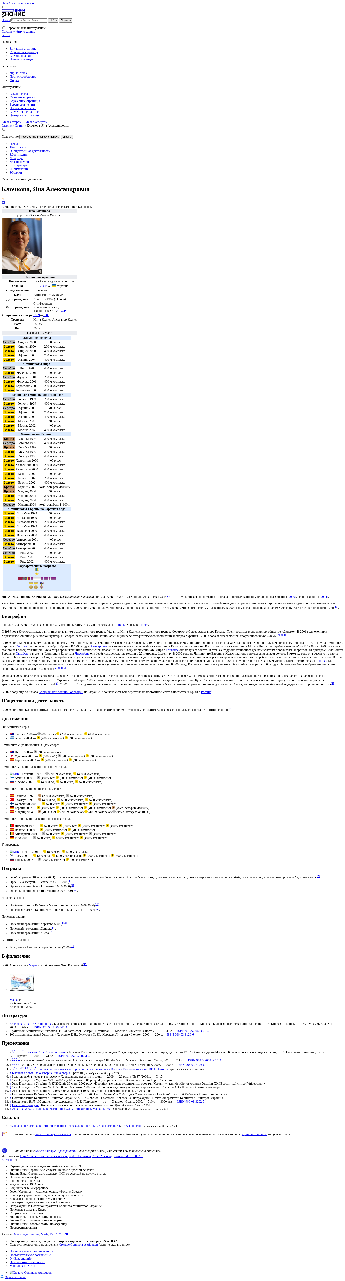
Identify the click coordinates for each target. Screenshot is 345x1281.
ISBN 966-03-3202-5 (190, 1101)
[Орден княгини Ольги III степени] (50, 579)
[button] (3, 27)
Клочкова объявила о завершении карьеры (41, 1073)
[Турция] (12, 800)
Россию (206, 692)
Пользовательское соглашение (30, 1255)
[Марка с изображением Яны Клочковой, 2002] (22, 989)
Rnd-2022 (56, 1234)
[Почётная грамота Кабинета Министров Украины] (31, 588)
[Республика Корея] (12, 855)
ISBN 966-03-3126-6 (180, 1034)
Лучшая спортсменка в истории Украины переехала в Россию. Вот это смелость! (92, 1069)
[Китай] (15, 774)
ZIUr (67, 1234)
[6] (56, 683)
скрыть (67, 136)
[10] (75, 889)
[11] (97, 904)
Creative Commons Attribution (78, 1244)
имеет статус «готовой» (53, 1134)
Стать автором (11, 122)
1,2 (22, 1051)
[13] (64, 922)
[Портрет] (22, 272)
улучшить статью (254, 1134)
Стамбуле (22, 653)
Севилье (21, 646)
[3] (281, 634)
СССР (62, 310)
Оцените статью (15, 1277)
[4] (284, 634)
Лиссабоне (82, 653)
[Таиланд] (12, 859)
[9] (72, 885)
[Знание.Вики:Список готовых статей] (4, 1135)
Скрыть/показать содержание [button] (22, 179)
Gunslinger (21, 1234)
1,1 (18, 1051)
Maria (44, 1234)
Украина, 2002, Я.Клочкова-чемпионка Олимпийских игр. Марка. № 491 (62, 1108)
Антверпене (99, 646)
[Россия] (12, 782)
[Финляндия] (12, 804)
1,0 (13, 1051)
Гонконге (172, 650)
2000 (292, 596)
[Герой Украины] (37, 574)
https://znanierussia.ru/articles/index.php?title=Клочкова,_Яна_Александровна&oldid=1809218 (81, 1156)
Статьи (19, 125)
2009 (46, 315)
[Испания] (12, 760)
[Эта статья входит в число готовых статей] (3, 198)
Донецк (119, 624)
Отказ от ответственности (27, 1262)
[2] (278, 634)
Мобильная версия (22, 1265)
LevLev (34, 1234)
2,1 (18, 1059)
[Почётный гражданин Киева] (42, 588)
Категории (9, 1159)
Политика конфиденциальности (31, 1251)
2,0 (13, 1059)
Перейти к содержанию (18, 3)
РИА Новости (158, 1069)
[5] (70, 679)
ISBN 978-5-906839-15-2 (193, 1031)
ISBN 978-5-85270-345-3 (50, 1027)
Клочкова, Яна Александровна (31, 1023)
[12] (97, 908)
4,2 (22, 1068)
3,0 (13, 1063)
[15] (85, 964)
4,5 (34, 1068)
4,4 (30, 1068)
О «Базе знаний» (21, 1258)
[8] (70, 880)
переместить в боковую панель (40, 136)
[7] (318, 876)
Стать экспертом (36, 122)
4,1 (18, 1068)
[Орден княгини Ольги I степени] (37, 579)
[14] (51, 931)
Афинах (321, 660)
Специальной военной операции (61, 692)
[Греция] (12, 738)
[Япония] (12, 756)
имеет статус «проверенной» (55, 1151)
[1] (336, 606)
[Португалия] (12, 826)
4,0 (13, 1068)
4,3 (26, 1068)
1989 (36, 315)
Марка (33, 965)
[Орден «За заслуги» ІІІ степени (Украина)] (24, 579)
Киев (144, 624)
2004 (324, 596)
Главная (7, 125)
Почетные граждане (25, 1105)
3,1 (18, 1063)
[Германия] (12, 808)
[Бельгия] (12, 834)
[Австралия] (12, 734)
